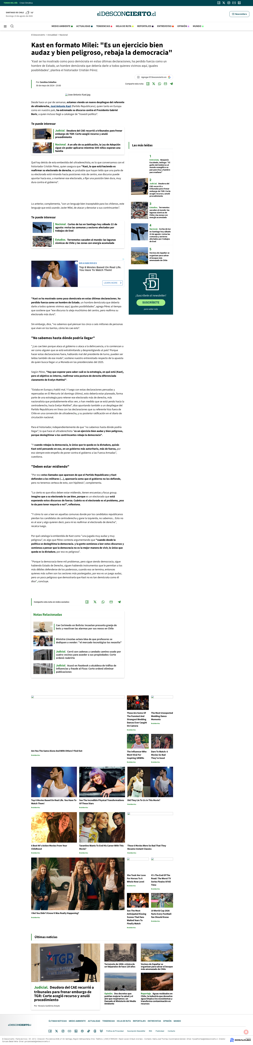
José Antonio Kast (60, 106)
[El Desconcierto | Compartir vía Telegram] (171, 84)
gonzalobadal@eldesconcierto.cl (37, 1041)
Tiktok (88, 1031)
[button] (239, 14)
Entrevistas (164, 26)
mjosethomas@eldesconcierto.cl (205, 1039)
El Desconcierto (38, 35)
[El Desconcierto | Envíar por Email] (165, 84)
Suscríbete (150, 302)
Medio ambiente (61, 26)
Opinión (182, 26)
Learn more (110, 283)
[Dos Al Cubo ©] (240, 1041)
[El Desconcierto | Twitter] (223, 3)
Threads (95, 1031)
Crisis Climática (26, 2)
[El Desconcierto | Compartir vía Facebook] (148, 84)
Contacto (171, 1031)
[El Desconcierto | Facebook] (218, 2)
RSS (150, 1031)
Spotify (82, 1031)
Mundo (197, 26)
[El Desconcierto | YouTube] (234, 3)
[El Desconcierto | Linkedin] (239, 2)
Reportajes (144, 26)
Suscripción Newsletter (136, 1031)
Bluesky (101, 1031)
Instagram (63, 1031)
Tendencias (103, 26)
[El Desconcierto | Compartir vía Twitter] (153, 84)
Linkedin (76, 1031)
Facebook (50, 1031)
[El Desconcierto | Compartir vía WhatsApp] (159, 84)
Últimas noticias (58, 1021)
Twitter (56, 1031)
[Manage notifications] (246, 1032)
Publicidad (160, 1031)
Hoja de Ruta (123, 26)
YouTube (69, 1031)
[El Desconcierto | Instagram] (228, 2)
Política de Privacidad (115, 1031)
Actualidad (83, 26)
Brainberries (88, 263)
